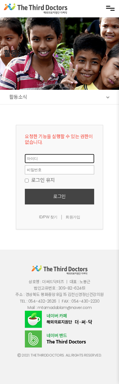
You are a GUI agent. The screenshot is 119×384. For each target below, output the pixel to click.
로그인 (59, 196)
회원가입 (73, 217)
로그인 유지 (42, 180)
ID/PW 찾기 (48, 217)
